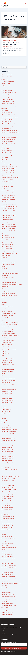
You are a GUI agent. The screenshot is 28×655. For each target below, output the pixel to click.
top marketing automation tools (8, 579)
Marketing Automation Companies (9, 429)
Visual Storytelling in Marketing (8, 599)
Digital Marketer (5, 233)
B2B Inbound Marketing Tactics (8, 123)
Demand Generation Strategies (8, 230)
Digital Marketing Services (7, 244)
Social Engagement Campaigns (8, 558)
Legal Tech (3, 407)
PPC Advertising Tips (6, 498)
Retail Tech (3, 534)
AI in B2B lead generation (7, 97)
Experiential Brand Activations (8, 293)
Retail (2, 532)
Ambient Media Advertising (7, 103)
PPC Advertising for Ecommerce (8, 489)
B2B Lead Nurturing (5, 148)
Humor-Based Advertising (7, 360)
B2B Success (4, 159)
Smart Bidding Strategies (7, 556)
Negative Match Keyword (7, 458)
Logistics (3, 418)
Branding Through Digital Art (8, 172)
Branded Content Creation (7, 170)
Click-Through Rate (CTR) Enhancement (10, 184)
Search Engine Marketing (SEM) (8, 547)
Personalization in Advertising (8, 480)
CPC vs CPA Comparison (7, 202)
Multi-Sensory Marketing (7, 451)
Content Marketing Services (7, 190)
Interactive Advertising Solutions (8, 378)
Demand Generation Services (8, 228)
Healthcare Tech (5, 347)
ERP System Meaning (6, 291)
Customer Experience (6, 217)
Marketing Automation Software (8, 433)
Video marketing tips (6, 592)
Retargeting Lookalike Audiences (9, 538)
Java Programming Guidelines (8, 384)
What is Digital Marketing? (7, 612)
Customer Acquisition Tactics (8, 213)
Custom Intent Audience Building (9, 210)
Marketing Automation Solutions (8, 436)
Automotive (4, 108)
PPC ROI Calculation (6, 512)
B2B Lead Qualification (6, 150)
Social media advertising (7, 563)
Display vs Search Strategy (7, 251)
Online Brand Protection (6, 460)
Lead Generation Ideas (6, 398)
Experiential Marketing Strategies (9, 295)
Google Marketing (5, 326)
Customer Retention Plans (7, 219)
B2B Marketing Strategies (7, 152)
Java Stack (4, 387)
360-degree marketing (6, 74)
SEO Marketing (4, 549)
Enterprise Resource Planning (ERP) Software (11, 284)
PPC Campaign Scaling (6, 505)
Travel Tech (4, 585)
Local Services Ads (5, 416)
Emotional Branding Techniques (8, 277)
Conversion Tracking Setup (7, 197)
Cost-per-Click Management (8, 199)
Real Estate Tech (5, 520)
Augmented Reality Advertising (8, 106)
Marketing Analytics (6, 422)
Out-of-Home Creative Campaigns (9, 469)
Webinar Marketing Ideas (7, 603)
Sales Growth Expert (6, 545)
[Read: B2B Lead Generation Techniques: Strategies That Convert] (13, 31)
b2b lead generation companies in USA (10, 132)
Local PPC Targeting (6, 411)
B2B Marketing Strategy (6, 155)
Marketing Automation (6, 427)
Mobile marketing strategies (7, 445)
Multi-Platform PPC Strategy (7, 449)
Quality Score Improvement (7, 516)
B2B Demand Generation (7, 119)
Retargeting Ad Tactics (6, 536)
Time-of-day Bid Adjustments (8, 576)
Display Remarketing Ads (7, 248)
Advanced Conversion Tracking (8, 92)
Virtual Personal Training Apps (8, 596)
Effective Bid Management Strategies (9, 273)
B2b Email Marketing (6, 121)
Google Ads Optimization (7, 320)
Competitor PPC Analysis (7, 186)
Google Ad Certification (6, 309)
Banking (3, 161)
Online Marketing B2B (6, 467)
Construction (4, 188)
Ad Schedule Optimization (7, 90)
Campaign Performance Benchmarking (10, 177)
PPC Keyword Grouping (6, 509)
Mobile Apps (4, 442)
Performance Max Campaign (8, 478)
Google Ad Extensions (6, 311)
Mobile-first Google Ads (7, 447)
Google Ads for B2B (6, 317)
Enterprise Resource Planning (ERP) (9, 282)
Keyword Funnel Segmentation (8, 389)
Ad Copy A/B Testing (6, 86)
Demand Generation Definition (8, 224)
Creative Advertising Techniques (8, 204)
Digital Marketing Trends (7, 246)
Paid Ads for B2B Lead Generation (9, 474)
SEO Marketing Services (7, 552)
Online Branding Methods (7, 463)
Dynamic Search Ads (6, 255)
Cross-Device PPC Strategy (7, 208)
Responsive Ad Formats (7, 527)
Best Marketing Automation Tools (9, 166)
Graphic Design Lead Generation (8, 338)
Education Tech (5, 271)
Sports (3, 570)
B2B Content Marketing (6, 112)
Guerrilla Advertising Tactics (7, 342)
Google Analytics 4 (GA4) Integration (9, 322)
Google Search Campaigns (7, 329)
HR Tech (3, 355)
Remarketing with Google (7, 525)
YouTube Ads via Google (7, 614)
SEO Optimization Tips (6, 554)
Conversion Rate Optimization (8, 195)
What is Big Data (5, 610)
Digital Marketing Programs (7, 242)
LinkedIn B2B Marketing (6, 409)
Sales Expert (4, 541)
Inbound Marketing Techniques (8, 367)
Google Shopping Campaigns (8, 333)
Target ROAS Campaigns (7, 574)
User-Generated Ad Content (8, 590)
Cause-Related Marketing (7, 179)
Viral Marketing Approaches (7, 594)
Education (3, 266)
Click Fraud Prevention (6, 181)
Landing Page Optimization (7, 396)
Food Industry (4, 302)
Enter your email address (8, 642)
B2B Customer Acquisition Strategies (9, 117)
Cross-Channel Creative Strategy (9, 206)
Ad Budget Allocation (6, 83)
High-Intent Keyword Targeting (8, 349)
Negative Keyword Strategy (7, 456)
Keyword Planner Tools (6, 393)
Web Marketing (4, 601)
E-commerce (4, 257)
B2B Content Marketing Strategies (9, 114)
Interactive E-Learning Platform (8, 380)
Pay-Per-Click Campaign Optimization (10, 476)
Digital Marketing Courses (7, 239)
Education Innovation (6, 268)
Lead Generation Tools (6, 402)
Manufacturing (4, 420)
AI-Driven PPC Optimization (7, 101)
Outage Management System (8, 471)
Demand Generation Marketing (8, 226)
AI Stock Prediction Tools (7, 99)
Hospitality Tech (5, 353)
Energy (3, 280)
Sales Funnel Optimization (7, 543)
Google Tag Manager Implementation (10, 335)
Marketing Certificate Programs (8, 440)
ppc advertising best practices (8, 483)
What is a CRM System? (7, 607)
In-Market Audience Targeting (8, 364)
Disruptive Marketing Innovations (9, 253)
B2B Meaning (4, 157)
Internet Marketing (5, 382)
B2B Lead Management (6, 146)
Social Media (4, 561)
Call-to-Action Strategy (6, 175)
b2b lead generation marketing (8, 137)
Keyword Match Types (6, 391)
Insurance (3, 373)
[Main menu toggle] (25, 3)
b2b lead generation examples (8, 135)
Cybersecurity (4, 222)
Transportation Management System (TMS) (11, 583)
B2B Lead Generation (6, 128)
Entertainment (4, 286)
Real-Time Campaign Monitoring (8, 523)
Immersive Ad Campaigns (7, 362)
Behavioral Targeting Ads (7, 164)
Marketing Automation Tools (8, 438)
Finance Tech (4, 300)
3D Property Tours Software (7, 77)
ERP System (4, 288)
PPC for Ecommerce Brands (7, 507)
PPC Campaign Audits (6, 500)
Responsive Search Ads (6, 529)
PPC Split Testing (5, 514)
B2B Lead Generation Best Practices (9, 130)
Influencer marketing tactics (7, 369)
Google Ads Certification (7, 315)
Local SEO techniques (6, 413)
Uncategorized (4, 587)
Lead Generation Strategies (7, 400)
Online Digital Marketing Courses (9, 465)
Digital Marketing (5, 235)
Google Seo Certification (7, 331)
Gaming (3, 304)
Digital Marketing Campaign (7, 237)
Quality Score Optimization (7, 518)
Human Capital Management (8, 358)
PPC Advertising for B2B (7, 487)
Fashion (3, 297)
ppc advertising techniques (7, 496)
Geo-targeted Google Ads (7, 306)
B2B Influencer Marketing (7, 126)
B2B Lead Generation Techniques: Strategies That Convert (13, 43)
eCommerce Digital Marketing (8, 264)
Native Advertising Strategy (7, 454)
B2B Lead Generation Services (8, 139)
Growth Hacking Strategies (7, 340)
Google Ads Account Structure (8, 313)
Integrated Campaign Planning (8, 375)
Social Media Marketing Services (8, 567)
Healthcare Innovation (6, 344)
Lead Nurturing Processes (7, 404)
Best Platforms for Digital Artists (8, 168)
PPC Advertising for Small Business (9, 491)
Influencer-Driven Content (7, 371)
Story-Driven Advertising (7, 572)
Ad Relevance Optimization (7, 88)
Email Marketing (5, 275)
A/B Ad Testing (4, 79)
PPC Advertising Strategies (7, 494)
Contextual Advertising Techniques (9, 193)
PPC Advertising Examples (7, 485)
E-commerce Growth (6, 259)
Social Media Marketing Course (8, 565)
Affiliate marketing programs (8, 94)
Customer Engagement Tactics (8, 215)
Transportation (4, 581)
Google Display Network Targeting (9, 324)
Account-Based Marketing (7, 81)
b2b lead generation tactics (7, 141)
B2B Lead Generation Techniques (10, 40)
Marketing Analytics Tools (7, 425)
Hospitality (3, 351)
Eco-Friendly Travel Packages (8, 262)
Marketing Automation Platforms (8, 431)
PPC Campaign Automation (7, 503)
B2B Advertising (5, 110)
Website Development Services (8, 605)
